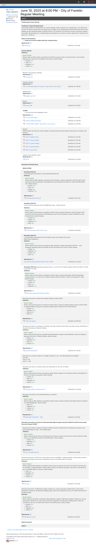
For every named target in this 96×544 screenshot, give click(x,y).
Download (11, 9)
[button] (84, 2)
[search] (78, 2)
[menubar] (48, 2)
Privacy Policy (10, 538)
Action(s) (10, 18)
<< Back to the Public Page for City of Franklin (19, 529)
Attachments (11, 20)
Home (3, 5)
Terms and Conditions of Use (57, 538)
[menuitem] (78, 2)
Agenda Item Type (13, 17)
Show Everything (13, 15)
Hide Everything (12, 22)
